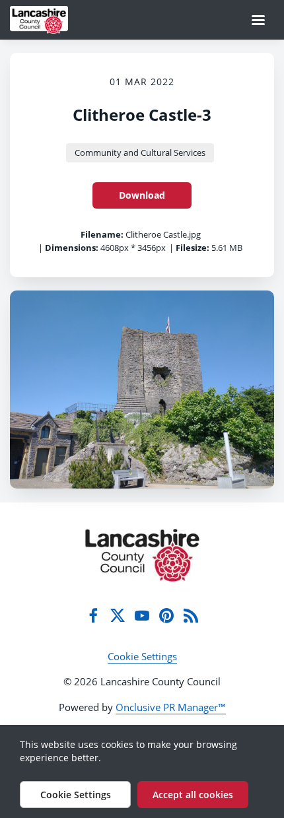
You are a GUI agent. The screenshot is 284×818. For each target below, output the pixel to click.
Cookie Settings (142, 656)
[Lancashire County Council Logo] (142, 555)
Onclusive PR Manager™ (171, 707)
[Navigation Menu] (258, 20)
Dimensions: (71, 248)
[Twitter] (117, 615)
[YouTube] (142, 615)
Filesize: (192, 248)
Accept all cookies (193, 794)
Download (142, 195)
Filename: (102, 234)
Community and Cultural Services (140, 152)
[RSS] (191, 615)
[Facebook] (93, 615)
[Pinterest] (166, 615)
